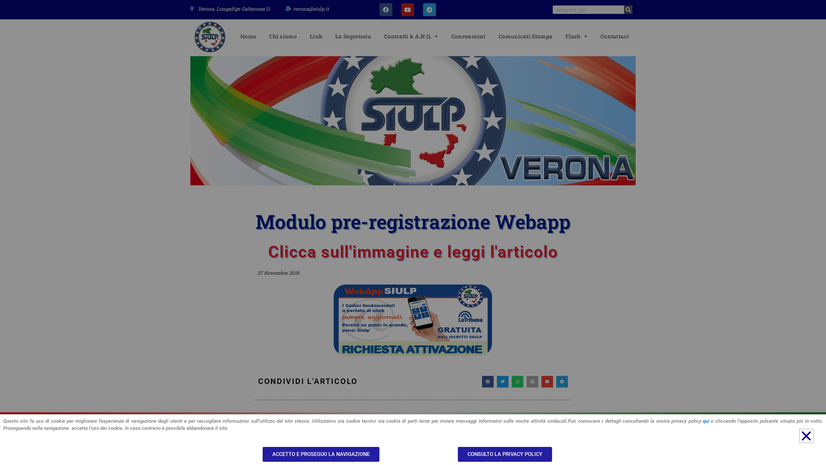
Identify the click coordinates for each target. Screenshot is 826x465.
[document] (413, 232)
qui (706, 421)
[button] (806, 435)
